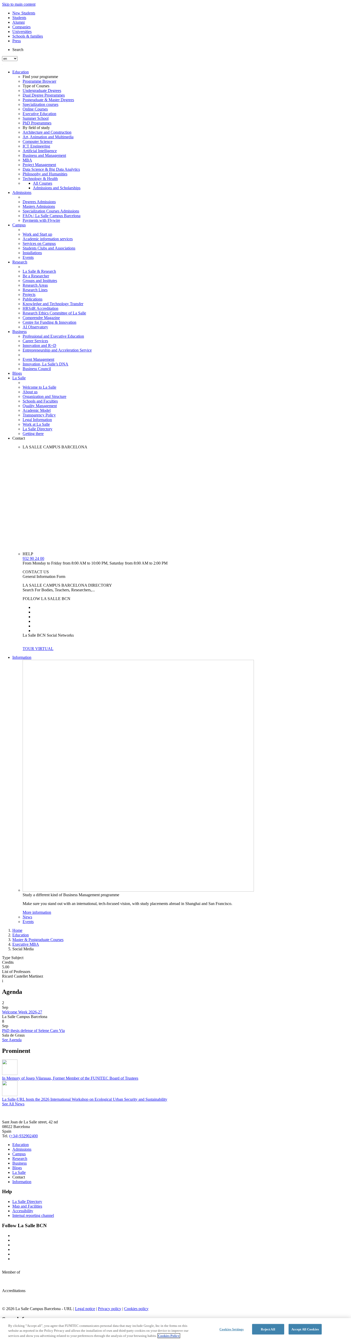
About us (30, 392)
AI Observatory (35, 327)
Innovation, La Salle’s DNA (45, 364)
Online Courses (35, 109)
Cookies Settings (231, 1329)
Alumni (18, 22)
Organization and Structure (44, 396)
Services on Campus (39, 243)
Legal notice (85, 1308)
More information (37, 912)
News (27, 917)
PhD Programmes (37, 123)
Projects (29, 294)
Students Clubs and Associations (49, 248)
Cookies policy (136, 1308)
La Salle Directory (37, 429)
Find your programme (40, 76)
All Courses (42, 183)
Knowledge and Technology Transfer (53, 304)
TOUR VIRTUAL (38, 648)
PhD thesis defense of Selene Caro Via (33, 1030)
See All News (13, 1104)
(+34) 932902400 (23, 1136)
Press (16, 41)
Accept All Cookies (305, 1329)
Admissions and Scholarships (56, 188)
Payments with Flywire (41, 220)
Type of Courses (36, 86)
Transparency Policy (39, 415)
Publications (32, 299)
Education (20, 72)
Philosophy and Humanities (45, 174)
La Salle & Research (39, 271)
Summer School (36, 118)
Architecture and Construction (47, 132)
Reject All (268, 1329)
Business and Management (44, 155)
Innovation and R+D (39, 345)
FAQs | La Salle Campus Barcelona (51, 215)
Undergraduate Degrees (42, 90)
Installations (32, 253)
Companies (21, 27)
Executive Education (39, 114)
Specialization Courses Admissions (51, 211)
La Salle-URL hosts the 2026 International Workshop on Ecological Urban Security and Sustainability (84, 1099)
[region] (175, 1329)
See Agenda (12, 1040)
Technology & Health (40, 178)
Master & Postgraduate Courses (37, 939)
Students (19, 17)
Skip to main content (18, 4)
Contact (18, 438)
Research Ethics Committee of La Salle (54, 313)
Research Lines (35, 290)
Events (28, 257)
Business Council (37, 368)
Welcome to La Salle (39, 387)
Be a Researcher (36, 276)
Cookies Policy (169, 1336)
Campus (19, 225)
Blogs (17, 373)
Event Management (38, 359)
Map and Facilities (27, 1206)
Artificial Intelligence (40, 151)
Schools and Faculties (40, 401)
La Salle (19, 378)
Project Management (39, 165)
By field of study (36, 127)
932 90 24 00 (33, 558)
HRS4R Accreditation (40, 308)
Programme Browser (39, 81)
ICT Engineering (36, 146)
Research (19, 262)
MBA (27, 160)
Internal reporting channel (33, 1215)
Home (17, 930)
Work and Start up (37, 234)
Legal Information (37, 419)
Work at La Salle (36, 424)
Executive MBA (25, 944)
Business (19, 331)
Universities (22, 31)
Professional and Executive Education (53, 336)
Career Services (35, 341)
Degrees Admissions (39, 202)
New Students (23, 13)
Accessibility (22, 1211)
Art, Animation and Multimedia (48, 137)
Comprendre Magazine (41, 317)
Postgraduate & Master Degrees (48, 100)
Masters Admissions (39, 206)
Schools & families (27, 36)
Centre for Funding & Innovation (49, 322)
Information (21, 657)
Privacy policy (109, 1308)
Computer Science (37, 141)
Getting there (33, 433)
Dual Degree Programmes (44, 95)
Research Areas (35, 285)
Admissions (21, 192)
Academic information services (48, 239)
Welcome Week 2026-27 (22, 1012)
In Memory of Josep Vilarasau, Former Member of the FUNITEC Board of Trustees (70, 1078)
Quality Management (40, 406)
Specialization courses (40, 104)
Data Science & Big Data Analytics (51, 169)
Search (17, 49)
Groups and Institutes (40, 280)
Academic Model (37, 410)
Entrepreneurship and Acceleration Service (57, 350)
